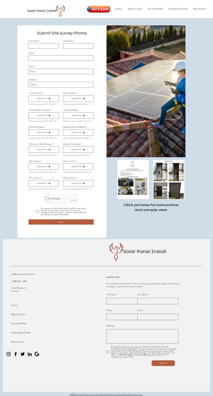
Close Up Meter (70, 110)
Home (14, 305)
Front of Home (35, 93)
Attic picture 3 (35, 178)
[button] (44, 98)
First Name (34, 41)
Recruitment (17, 341)
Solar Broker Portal (19, 332)
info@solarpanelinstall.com (23, 274)
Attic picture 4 (69, 178)
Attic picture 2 (69, 161)
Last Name (68, 41)
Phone (31, 66)
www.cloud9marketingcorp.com (128, 394)
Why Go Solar (18, 314)
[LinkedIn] (30, 354)
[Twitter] (23, 354)
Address (32, 80)
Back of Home (69, 93)
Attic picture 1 (35, 161)
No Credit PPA (18, 323)
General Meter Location (39, 110)
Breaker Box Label (71, 144)
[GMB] (37, 354)
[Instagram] (8, 354)
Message (110, 326)
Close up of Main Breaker (40, 144)
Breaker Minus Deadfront (74, 127)
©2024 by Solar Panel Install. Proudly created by (92, 394)
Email (31, 53)
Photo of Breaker (36, 127)
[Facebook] (15, 354)
